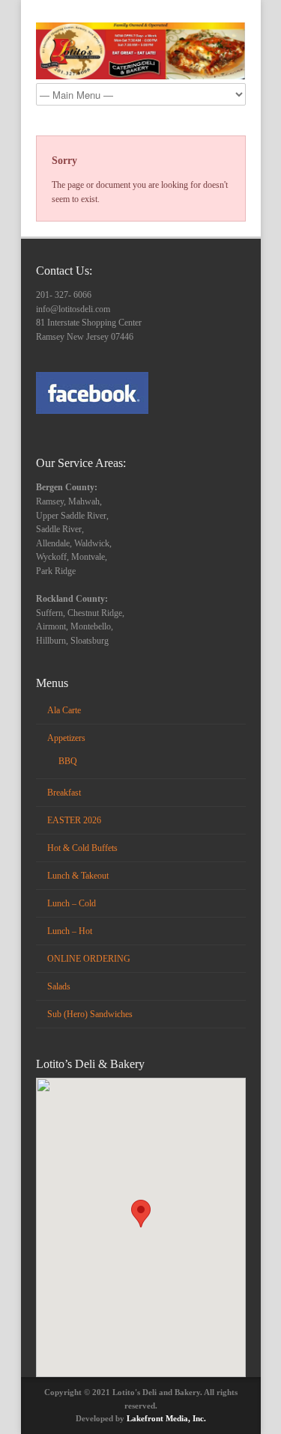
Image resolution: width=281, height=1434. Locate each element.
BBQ (67, 761)
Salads (58, 986)
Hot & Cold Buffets (82, 848)
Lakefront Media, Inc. (166, 1418)
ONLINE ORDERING (88, 959)
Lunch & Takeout (78, 875)
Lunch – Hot (69, 931)
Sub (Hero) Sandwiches (90, 1014)
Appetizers (66, 738)
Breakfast (64, 792)
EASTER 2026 (74, 820)
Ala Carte (64, 710)
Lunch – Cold (71, 903)
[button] (141, 1213)
